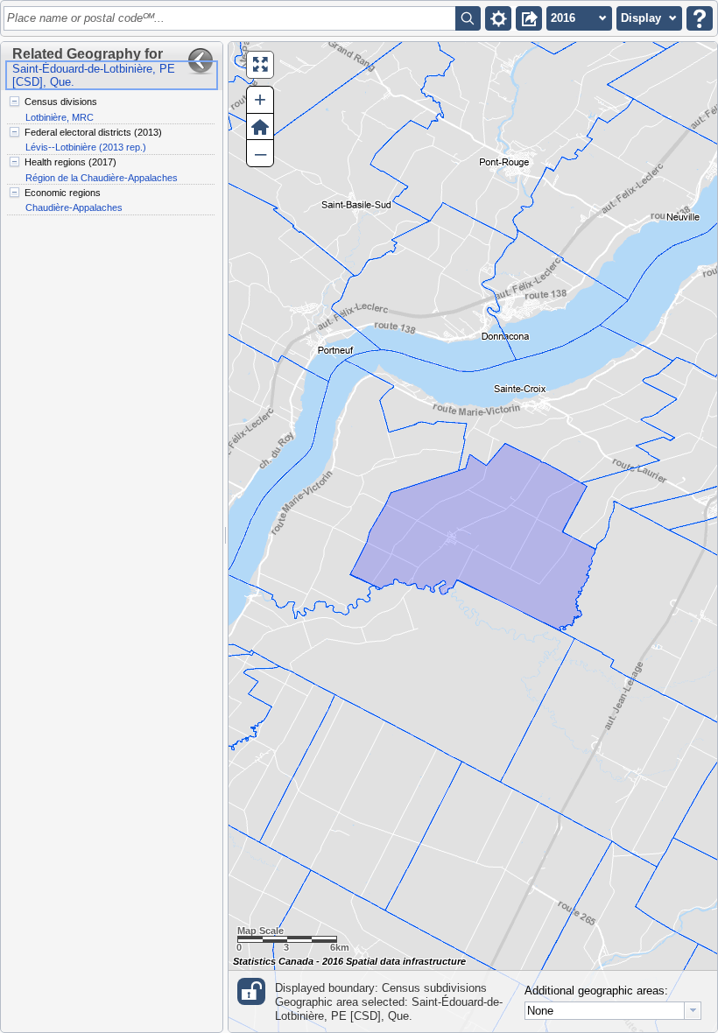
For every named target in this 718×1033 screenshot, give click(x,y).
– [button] (260, 153)
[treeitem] (111, 109)
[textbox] (232, 18)
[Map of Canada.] (473, 537)
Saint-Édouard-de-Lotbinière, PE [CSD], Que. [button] (93, 75)
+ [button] (260, 99)
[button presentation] (692, 1010)
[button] (498, 18)
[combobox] (612, 1010)
